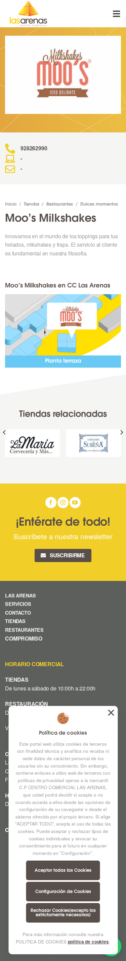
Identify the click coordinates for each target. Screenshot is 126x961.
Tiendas (31, 205)
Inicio (10, 205)
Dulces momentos (99, 205)
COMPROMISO (24, 638)
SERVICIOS (18, 603)
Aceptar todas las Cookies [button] (111, 712)
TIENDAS (15, 621)
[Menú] (117, 13)
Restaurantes (59, 205)
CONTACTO (18, 612)
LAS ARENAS (20, 595)
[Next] (121, 446)
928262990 (33, 148)
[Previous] (4, 446)
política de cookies (88, 941)
